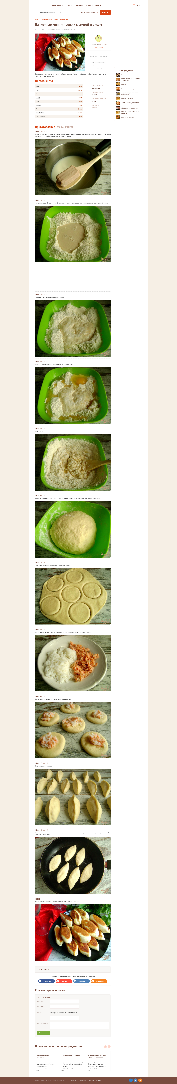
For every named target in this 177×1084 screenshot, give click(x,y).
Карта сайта (83, 1080)
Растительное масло (42, 109)
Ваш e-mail (40, 1007)
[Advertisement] (73, 277)
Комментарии (94, 56)
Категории (56, 5)
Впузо (36, 19)
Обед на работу (65, 19)
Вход (138, 5)
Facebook (48, 981)
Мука (37, 86)
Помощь (98, 1080)
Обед (56, 19)
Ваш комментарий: (42, 1024)
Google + (65, 981)
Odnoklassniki (100, 981)
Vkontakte (82, 981)
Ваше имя (40, 1001)
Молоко (38, 90)
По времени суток (46, 19)
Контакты (91, 1080)
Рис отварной (40, 113)
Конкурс (70, 5)
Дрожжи (38, 105)
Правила (79, 5)
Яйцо (37, 94)
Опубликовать (44, 1033)
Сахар (38, 97)
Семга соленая (40, 116)
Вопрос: (39, 1012)
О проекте (74, 1080)
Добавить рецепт (93, 5)
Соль (37, 101)
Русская (94, 94)
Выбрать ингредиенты (88, 12)
